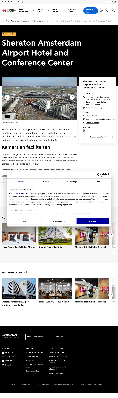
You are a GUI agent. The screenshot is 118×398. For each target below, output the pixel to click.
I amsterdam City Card (58, 357)
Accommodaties (53, 21)
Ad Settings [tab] (72, 182)
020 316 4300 (91, 115)
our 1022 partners (23, 193)
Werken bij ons (31, 361)
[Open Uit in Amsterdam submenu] (33, 10)
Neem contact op (32, 371)
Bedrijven (59, 337)
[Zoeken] (113, 10)
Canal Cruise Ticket (57, 352)
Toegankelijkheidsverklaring (63, 384)
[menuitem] (26, 10)
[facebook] (84, 130)
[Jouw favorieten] (107, 10)
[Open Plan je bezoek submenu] (64, 10)
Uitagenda (27, 21)
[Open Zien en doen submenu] (48, 10)
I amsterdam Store (56, 373)
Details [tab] (46, 182)
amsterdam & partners (34, 352)
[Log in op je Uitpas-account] (101, 10)
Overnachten (39, 21)
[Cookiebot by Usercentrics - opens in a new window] (99, 175)
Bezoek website (92, 123)
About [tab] (97, 182)
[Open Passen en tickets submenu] (82, 10)
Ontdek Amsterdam (35, 337)
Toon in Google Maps (94, 108)
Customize (57, 221)
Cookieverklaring (27, 384)
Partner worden (31, 357)
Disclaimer (81, 384)
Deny (25, 221)
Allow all (92, 221)
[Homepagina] (3, 21)
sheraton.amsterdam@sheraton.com (99, 119)
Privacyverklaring (43, 384)
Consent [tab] (20, 182)
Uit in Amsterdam (13, 21)
